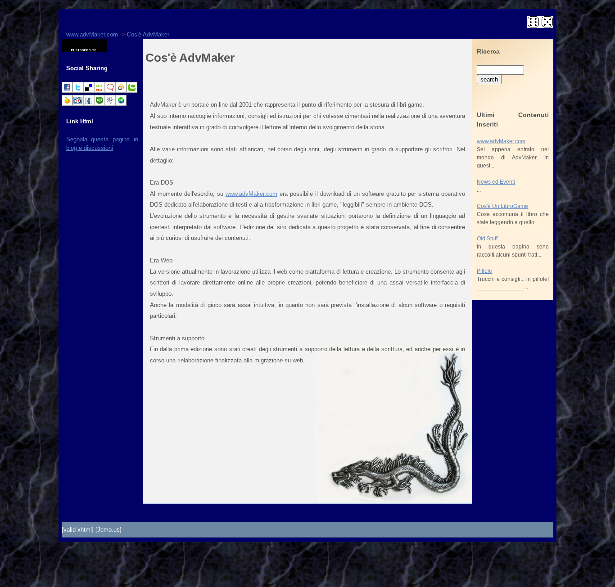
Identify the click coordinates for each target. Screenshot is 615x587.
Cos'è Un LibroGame (502, 206)
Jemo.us (108, 529)
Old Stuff (487, 238)
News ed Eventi (496, 182)
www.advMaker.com (92, 34)
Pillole (484, 271)
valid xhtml (77, 529)
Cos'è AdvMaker (148, 34)
